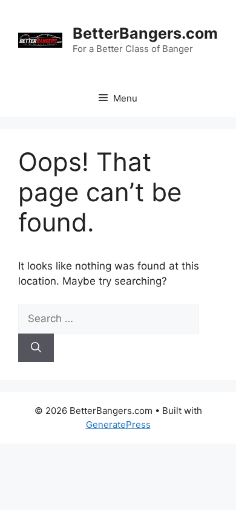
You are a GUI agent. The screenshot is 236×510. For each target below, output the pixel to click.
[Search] (36, 348)
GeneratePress (118, 424)
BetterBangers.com (145, 33)
